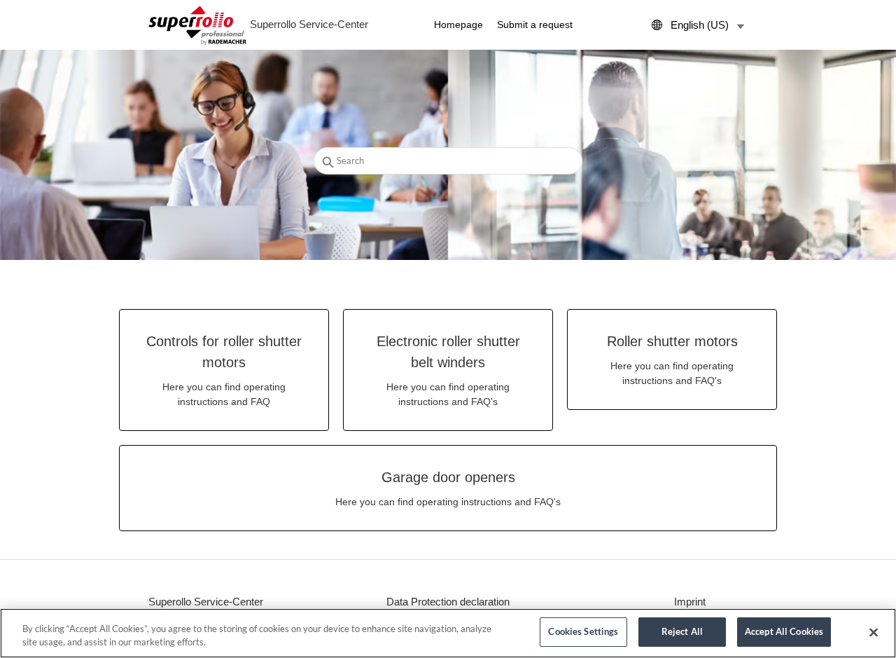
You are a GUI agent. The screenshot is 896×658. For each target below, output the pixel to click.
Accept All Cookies (784, 631)
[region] (448, 633)
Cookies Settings (583, 631)
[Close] (873, 632)
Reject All (682, 631)
